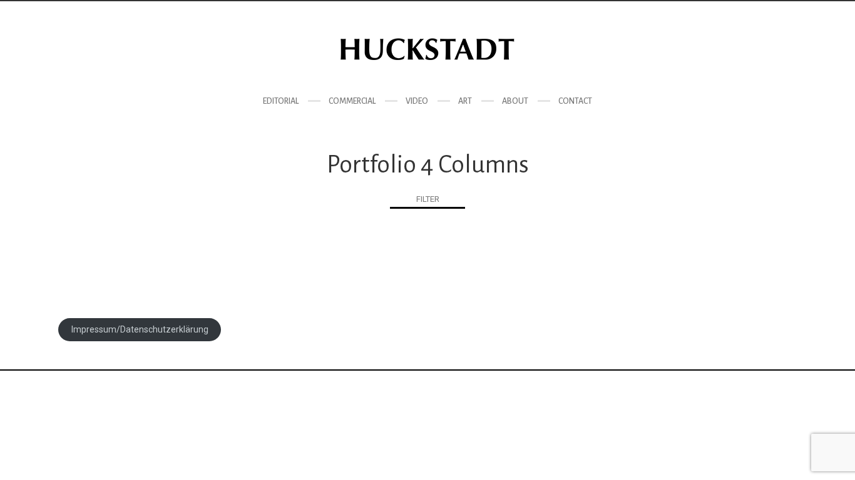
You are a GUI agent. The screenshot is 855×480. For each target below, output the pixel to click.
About (515, 101)
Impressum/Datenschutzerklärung (139, 329)
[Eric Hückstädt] (427, 49)
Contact (575, 101)
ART (465, 101)
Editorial (281, 101)
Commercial (352, 101)
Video (417, 101)
